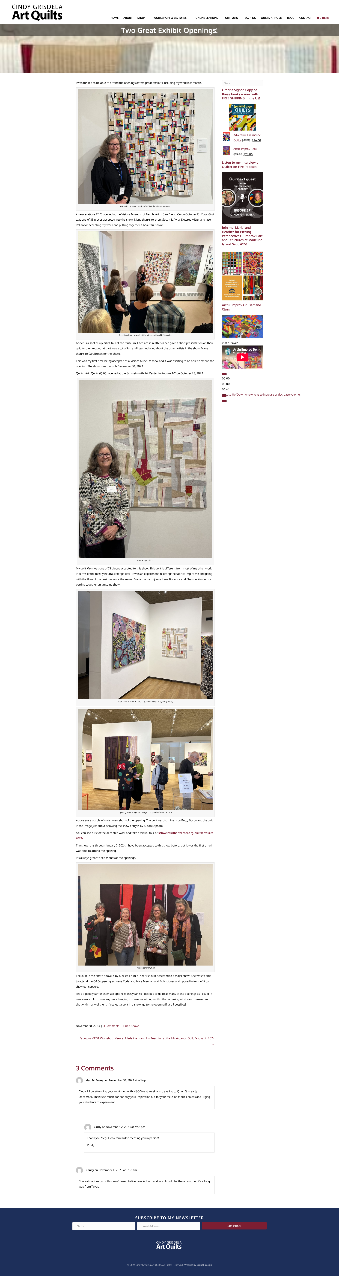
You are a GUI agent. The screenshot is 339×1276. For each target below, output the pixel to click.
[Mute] (224, 395)
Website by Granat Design (198, 1264)
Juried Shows (131, 1026)
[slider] (264, 394)
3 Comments (111, 1026)
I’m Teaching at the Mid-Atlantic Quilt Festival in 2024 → (180, 1040)
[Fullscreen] (224, 401)
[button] (234, 1225)
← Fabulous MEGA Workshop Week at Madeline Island (110, 1038)
